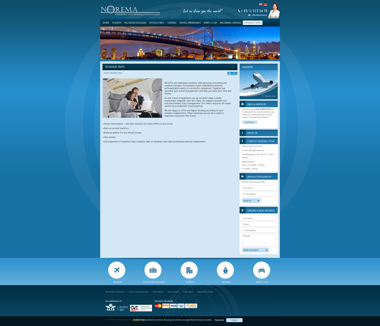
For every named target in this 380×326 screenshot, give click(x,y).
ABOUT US (252, 132)
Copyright (188, 291)
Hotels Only (156, 22)
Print (234, 73)
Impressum (173, 291)
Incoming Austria (230, 22)
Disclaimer (158, 291)
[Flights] (259, 81)
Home (106, 22)
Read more (219, 320)
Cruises (171, 22)
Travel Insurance (190, 22)
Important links (205, 291)
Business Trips (252, 22)
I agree (234, 320)
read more (250, 122)
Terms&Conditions (115, 291)
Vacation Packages (135, 22)
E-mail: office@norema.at (253, 150)
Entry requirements (138, 291)
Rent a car (210, 22)
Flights (116, 22)
